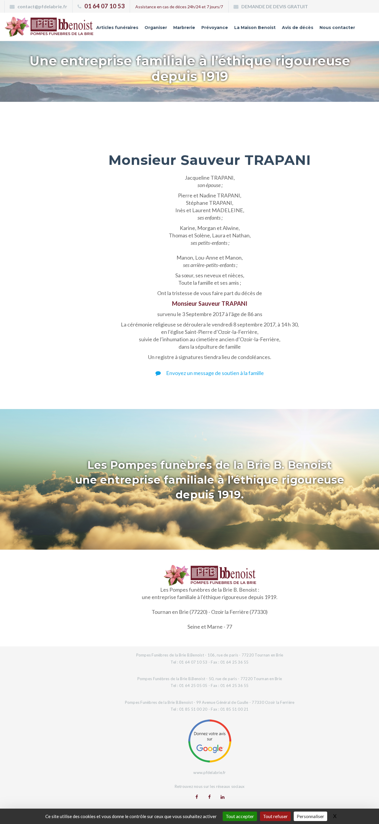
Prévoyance (214, 27)
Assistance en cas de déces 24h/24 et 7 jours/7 (179, 6)
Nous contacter (337, 27)
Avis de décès (297, 27)
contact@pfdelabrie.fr (42, 6)
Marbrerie (184, 27)
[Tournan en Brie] (196, 796)
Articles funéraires (117, 27)
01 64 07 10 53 (104, 5)
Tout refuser (275, 816)
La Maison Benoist (255, 27)
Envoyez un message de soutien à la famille (214, 373)
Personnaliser (310, 816)
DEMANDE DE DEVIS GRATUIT (274, 6)
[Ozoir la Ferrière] (209, 796)
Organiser (155, 27)
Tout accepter (240, 816)
